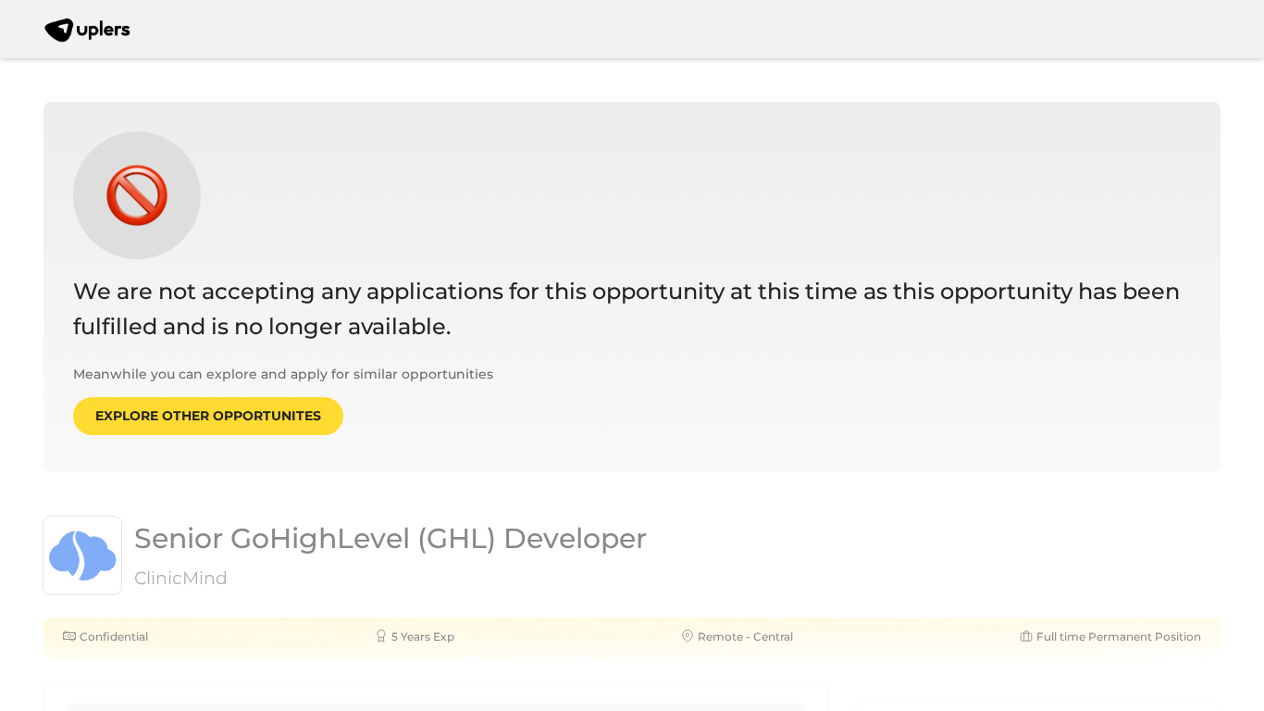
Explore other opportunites (208, 415)
